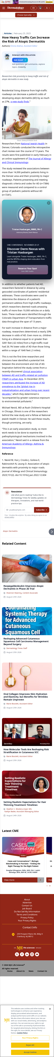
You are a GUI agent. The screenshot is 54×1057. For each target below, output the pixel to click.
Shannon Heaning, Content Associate (22, 593)
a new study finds (20, 101)
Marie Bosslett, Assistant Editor (19, 703)
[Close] (50, 1009)
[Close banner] (50, 3)
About (27, 899)
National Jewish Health (33, 143)
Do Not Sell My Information (27, 911)
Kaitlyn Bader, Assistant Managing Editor (22, 811)
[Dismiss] (48, 203)
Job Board (27, 908)
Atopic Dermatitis (10, 531)
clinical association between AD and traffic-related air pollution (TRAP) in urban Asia (25, 375)
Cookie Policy (22, 1033)
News (31, 971)
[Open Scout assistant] (40, 8)
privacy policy (9, 517)
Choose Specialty (24, 15)
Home (9, 971)
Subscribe (40, 510)
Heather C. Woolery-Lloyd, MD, (19, 809)
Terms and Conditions (27, 914)
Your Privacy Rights (27, 920)
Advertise (27, 902)
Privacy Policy (27, 917)
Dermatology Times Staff (16, 648)
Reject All (30, 1045)
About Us (20, 971)
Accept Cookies (30, 1052)
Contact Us (27, 905)
